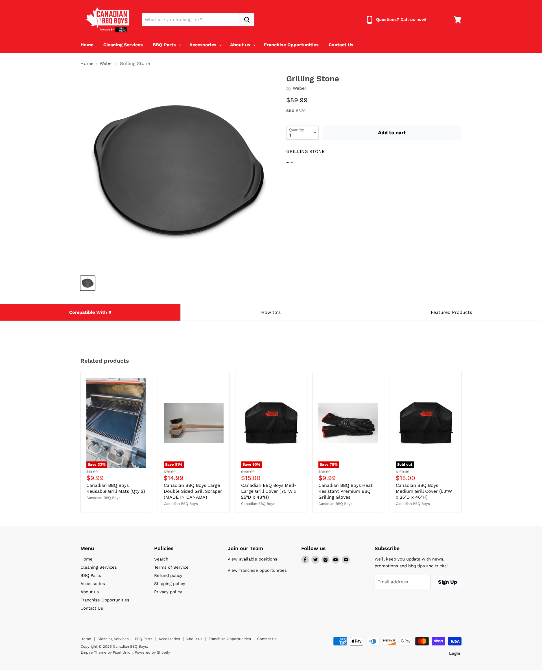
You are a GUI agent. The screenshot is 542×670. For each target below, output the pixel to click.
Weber (106, 63)
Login (454, 653)
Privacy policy (168, 591)
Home (86, 44)
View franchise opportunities (257, 570)
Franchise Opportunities (291, 44)
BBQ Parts (165, 44)
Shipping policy (169, 583)
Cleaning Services (123, 44)
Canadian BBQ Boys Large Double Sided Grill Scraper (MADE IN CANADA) (193, 491)
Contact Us (341, 44)
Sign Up (447, 582)
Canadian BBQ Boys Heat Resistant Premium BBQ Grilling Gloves (345, 491)
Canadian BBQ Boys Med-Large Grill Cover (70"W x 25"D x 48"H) (268, 491)
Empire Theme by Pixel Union (106, 652)
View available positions (252, 559)
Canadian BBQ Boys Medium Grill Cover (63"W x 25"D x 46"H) (424, 491)
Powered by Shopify (152, 652)
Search (161, 559)
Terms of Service (171, 567)
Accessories (203, 44)
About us (241, 44)
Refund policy (168, 575)
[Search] (246, 19)
